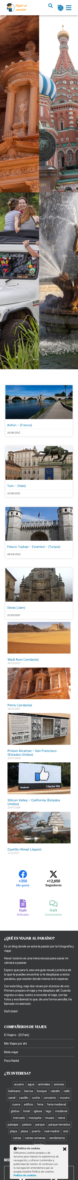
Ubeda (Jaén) (16, 608)
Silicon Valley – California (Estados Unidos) (33, 802)
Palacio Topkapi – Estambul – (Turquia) (33, 547)
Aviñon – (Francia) (19, 425)
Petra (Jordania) (19, 705)
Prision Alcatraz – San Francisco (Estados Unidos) (32, 753)
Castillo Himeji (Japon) (24, 849)
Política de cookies (25, 1175)
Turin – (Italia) (16, 486)
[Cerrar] (64, 1149)
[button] (50, 5)
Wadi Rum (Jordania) (23, 659)
